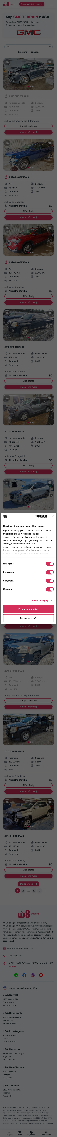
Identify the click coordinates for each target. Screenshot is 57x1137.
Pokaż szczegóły (40, 600)
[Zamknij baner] (53, 516)
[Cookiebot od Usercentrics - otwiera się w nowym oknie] (35, 516)
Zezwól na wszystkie (28, 609)
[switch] (50, 572)
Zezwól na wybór (28, 618)
